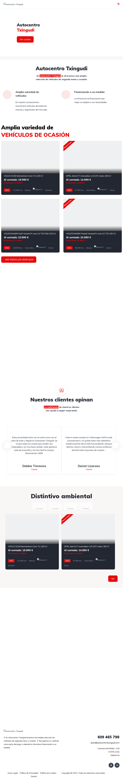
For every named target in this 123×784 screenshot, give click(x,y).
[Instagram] (117, 765)
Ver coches (25, 39)
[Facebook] (111, 765)
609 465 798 (108, 737)
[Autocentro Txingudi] (13, 4)
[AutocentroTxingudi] (61, 32)
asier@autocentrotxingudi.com (105, 742)
